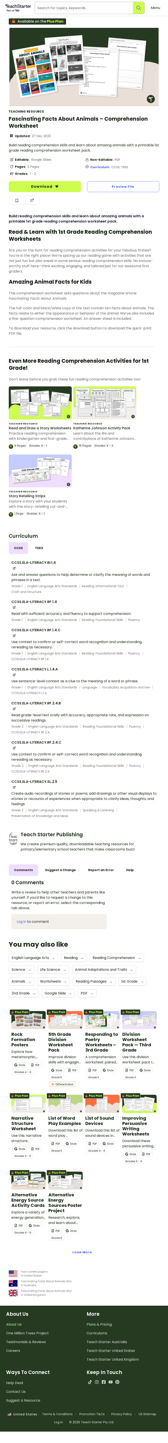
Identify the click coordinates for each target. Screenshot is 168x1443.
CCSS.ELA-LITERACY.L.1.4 (29, 693)
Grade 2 (17, 726)
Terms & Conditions (57, 1414)
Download (42, 186)
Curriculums (97, 1333)
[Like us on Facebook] (103, 1382)
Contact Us (16, 1391)
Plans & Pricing (99, 1324)
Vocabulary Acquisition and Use (126, 687)
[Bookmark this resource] (17, 200)
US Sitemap (147, 1414)
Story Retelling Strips (27, 496)
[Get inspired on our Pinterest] (117, 1382)
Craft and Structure (26, 592)
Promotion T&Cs (92, 1414)
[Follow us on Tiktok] (90, 1382)
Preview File (123, 186)
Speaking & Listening (99, 810)
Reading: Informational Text (103, 586)
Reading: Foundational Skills (103, 620)
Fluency (134, 620)
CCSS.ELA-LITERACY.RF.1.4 (30, 659)
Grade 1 (17, 586)
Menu (155, 7)
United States (24, 1414)
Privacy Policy (121, 1414)
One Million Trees (27, 1333)
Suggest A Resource (23, 1400)
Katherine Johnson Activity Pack (101, 428)
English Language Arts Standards (53, 586)
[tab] (18, 548)
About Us (14, 1324)
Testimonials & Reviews (26, 1341)
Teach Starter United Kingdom (113, 1359)
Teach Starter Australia (107, 1341)
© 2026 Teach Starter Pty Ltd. (91, 1422)
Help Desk (14, 1382)
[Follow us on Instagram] (96, 1382)
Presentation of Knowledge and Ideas (39, 816)
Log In (58, 1422)
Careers (13, 1350)
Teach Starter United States (111, 1350)
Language (90, 687)
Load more (82, 1252)
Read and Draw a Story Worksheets (40, 428)
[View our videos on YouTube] (110, 1382)
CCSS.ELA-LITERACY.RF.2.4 (30, 732)
